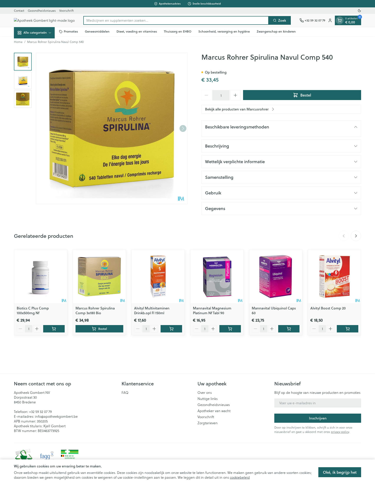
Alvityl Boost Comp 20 (328, 308)
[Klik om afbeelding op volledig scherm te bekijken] (111, 128)
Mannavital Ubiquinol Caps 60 (274, 310)
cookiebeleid (240, 477)
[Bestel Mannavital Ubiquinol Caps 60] (289, 328)
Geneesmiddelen (97, 31)
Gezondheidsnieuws (42, 10)
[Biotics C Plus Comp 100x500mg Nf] (40, 276)
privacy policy (340, 431)
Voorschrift (66, 10)
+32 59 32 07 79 (40, 411)
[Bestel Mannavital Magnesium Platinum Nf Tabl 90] (230, 328)
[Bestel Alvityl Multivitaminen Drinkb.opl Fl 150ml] (171, 328)
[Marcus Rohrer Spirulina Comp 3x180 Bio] (99, 276)
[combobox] (176, 20)
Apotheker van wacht (213, 410)
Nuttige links (207, 398)
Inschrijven (318, 418)
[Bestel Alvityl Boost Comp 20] (347, 328)
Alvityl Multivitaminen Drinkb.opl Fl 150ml (151, 310)
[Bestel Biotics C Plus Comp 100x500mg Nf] (54, 328)
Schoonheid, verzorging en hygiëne (224, 31)
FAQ (125, 392)
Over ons (204, 392)
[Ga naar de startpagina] (44, 20)
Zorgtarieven (207, 423)
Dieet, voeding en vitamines (137, 31)
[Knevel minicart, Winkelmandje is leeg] (340, 20)
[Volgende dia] (356, 236)
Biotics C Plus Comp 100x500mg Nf (33, 310)
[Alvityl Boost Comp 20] (334, 276)
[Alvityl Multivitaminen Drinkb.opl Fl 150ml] (158, 276)
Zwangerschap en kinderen (276, 31)
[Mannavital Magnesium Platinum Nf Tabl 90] (216, 276)
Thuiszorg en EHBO (177, 31)
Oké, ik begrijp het (340, 472)
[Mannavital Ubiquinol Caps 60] (275, 276)
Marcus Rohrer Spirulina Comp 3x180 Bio (95, 310)
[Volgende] (182, 128)
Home (18, 42)
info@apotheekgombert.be (56, 416)
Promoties (71, 31)
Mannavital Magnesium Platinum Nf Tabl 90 (212, 310)
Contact (19, 10)
